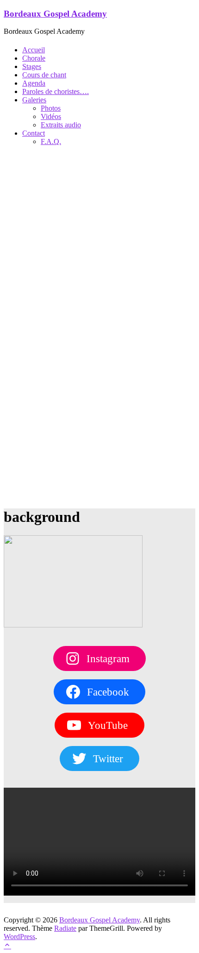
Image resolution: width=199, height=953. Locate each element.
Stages (31, 66)
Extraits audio (61, 125)
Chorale (33, 58)
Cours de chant (44, 75)
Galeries (34, 100)
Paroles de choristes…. (55, 91)
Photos (51, 108)
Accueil (33, 50)
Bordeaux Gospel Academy (55, 14)
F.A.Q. (51, 141)
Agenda (33, 83)
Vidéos (51, 116)
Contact (33, 133)
